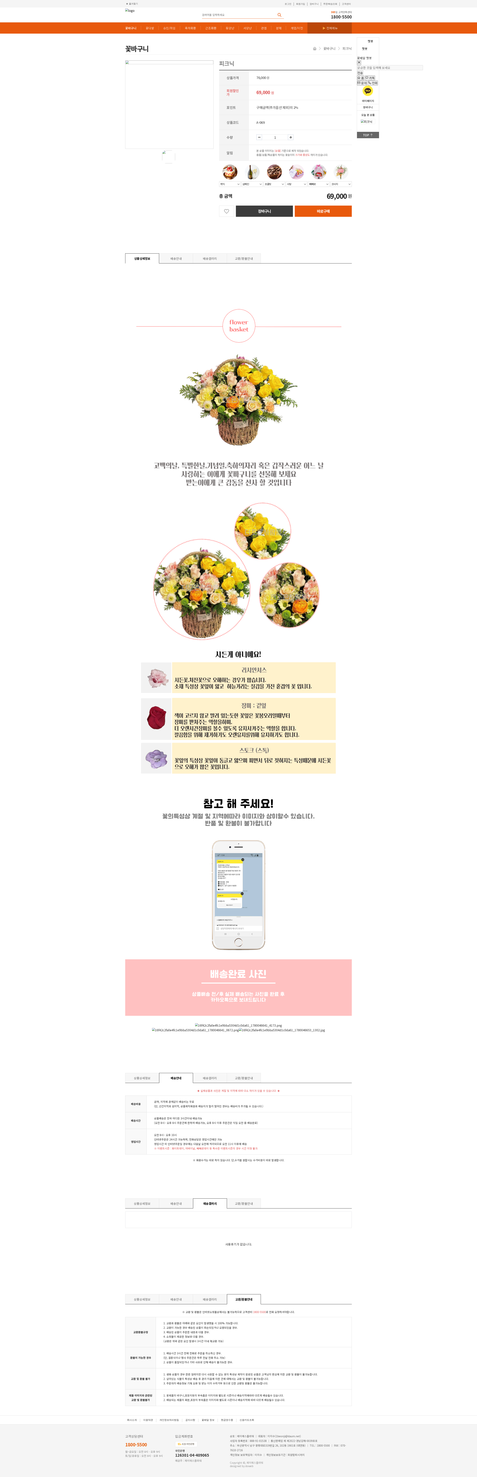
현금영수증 (227, 1420)
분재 (279, 28)
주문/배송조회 (330, 4)
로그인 (288, 4)
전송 (360, 73)
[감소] (259, 137)
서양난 (247, 28)
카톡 (371, 78)
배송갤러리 (210, 258)
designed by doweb (241, 1466)
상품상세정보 (142, 258)
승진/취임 (169, 28)
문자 (363, 83)
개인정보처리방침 (169, 1420)
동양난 (230, 28)
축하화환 (190, 28)
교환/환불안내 (244, 258)
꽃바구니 (130, 28)
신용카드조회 (247, 1420)
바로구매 (323, 211)
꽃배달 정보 (208, 1420)
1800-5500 (136, 1444)
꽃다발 (150, 28)
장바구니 (314, 4)
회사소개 (132, 1420)
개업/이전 (297, 28)
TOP (366, 135)
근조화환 (211, 28)
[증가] (290, 137)
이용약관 (148, 1420)
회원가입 (300, 4)
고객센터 (346, 4)
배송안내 (176, 258)
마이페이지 (368, 101)
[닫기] (359, 62)
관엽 (264, 28)
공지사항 (190, 1420)
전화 (374, 83)
